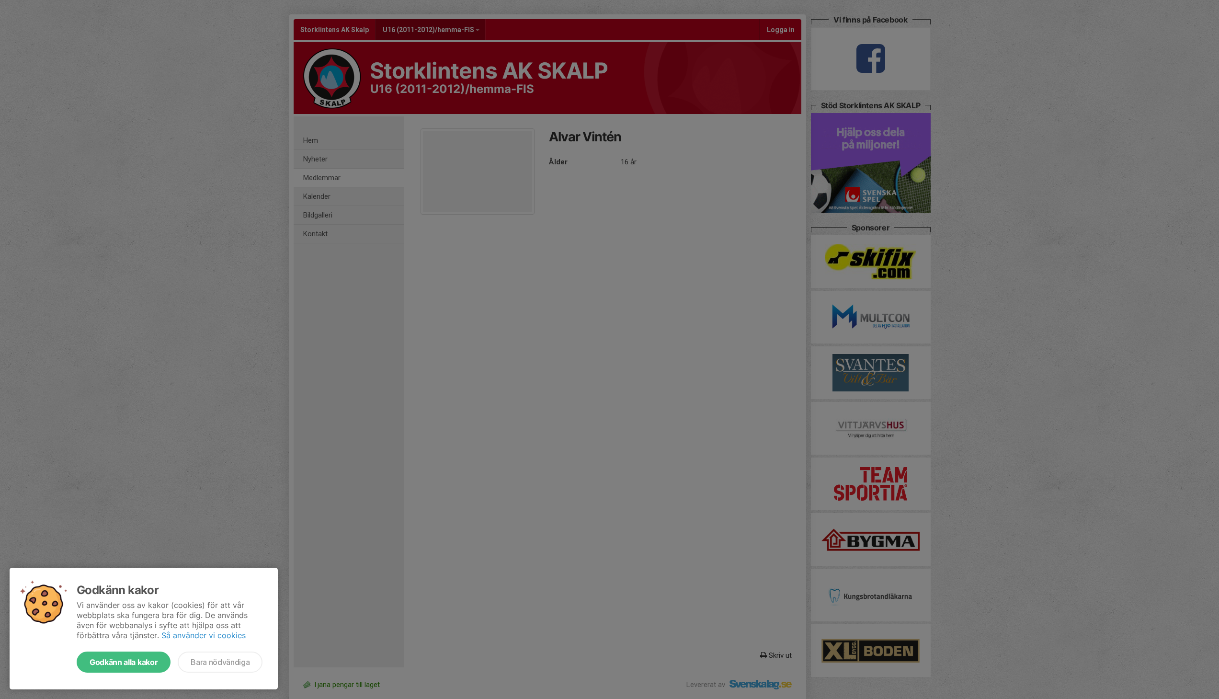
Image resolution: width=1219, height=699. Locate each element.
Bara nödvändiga (220, 662)
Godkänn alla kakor (124, 662)
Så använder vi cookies (203, 635)
